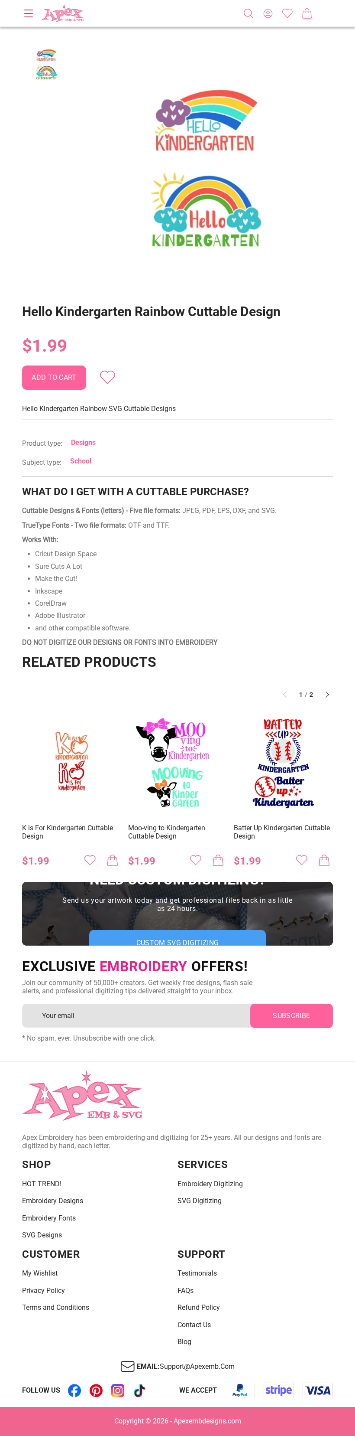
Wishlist (287, 13)
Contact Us (194, 1325)
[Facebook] (74, 1390)
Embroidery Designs (52, 1201)
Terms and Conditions (55, 1308)
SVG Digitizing (200, 1201)
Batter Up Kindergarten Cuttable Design (282, 832)
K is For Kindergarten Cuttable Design (67, 832)
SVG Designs (42, 1235)
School (80, 461)
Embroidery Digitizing (210, 1184)
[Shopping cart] (306, 13)
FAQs (186, 1291)
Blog (184, 1342)
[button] (206, 167)
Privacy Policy (43, 1291)
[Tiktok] (139, 1390)
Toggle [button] (28, 13)
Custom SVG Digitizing (177, 943)
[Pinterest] (96, 1390)
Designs (83, 442)
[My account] (267, 13)
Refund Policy (199, 1308)
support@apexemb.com (197, 1367)
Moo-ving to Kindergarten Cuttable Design (166, 832)
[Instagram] (117, 1390)
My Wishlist (40, 1273)
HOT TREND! (41, 1184)
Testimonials (197, 1273)
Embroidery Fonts (49, 1218)
